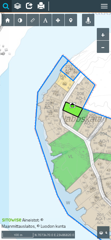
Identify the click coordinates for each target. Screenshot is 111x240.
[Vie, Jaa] (29, 6)
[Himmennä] (20, 20)
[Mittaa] (33, 20)
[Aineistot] (17, 6)
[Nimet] (45, 20)
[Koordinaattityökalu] (71, 20)
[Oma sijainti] (88, 20)
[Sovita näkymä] (58, 20)
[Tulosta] (41, 6)
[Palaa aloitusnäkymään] (8, 20)
